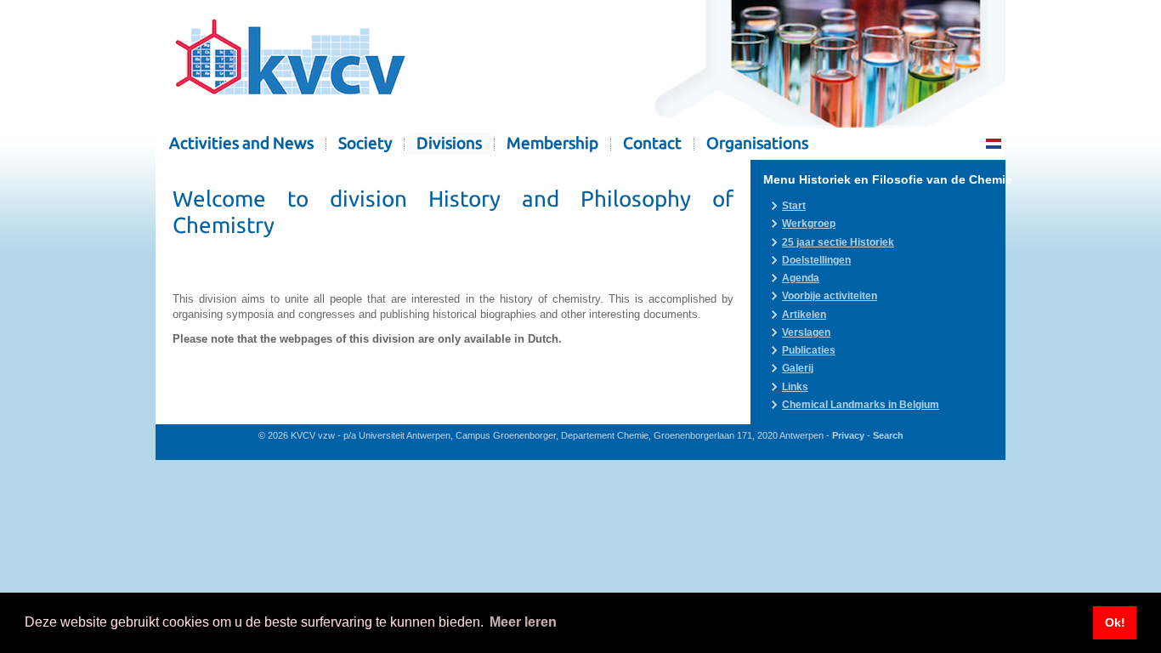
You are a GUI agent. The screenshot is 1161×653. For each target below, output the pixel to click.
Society (365, 143)
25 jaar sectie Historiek (838, 242)
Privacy (848, 435)
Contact (652, 143)
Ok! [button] (1115, 622)
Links (795, 387)
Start (794, 206)
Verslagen (806, 332)
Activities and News (241, 143)
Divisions (449, 143)
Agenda (800, 278)
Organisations (757, 143)
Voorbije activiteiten (829, 296)
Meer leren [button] (523, 622)
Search (888, 435)
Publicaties (808, 350)
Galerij (797, 368)
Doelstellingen (816, 260)
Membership (552, 143)
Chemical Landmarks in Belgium (860, 405)
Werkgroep (808, 224)
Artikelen (804, 315)
